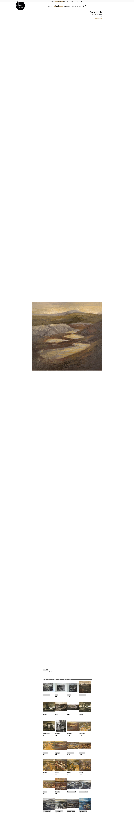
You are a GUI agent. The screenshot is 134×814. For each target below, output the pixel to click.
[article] (49, 689)
